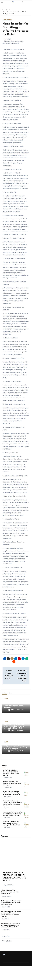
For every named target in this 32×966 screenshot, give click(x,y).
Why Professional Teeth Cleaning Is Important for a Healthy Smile (12, 783)
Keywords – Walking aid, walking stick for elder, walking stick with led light (15, 747)
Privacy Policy (6, 941)
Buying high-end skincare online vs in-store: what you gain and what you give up (12, 793)
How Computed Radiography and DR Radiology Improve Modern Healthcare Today (14, 726)
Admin (12, 709)
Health (5, 19)
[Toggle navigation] (2, 2)
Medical (9, 19)
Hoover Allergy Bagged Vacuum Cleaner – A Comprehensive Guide (22, 676)
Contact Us (6, 936)
